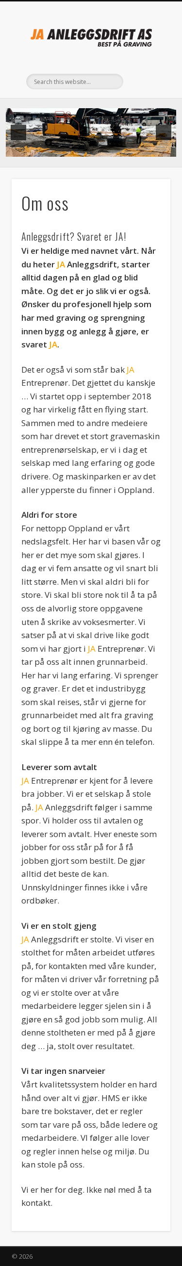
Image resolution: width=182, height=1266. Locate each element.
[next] (163, 132)
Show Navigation (147, 87)
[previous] (18, 132)
